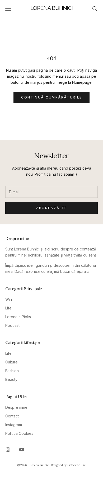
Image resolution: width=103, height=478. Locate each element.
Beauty (11, 379)
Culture (11, 362)
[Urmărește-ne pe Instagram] (8, 449)
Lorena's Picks (18, 316)
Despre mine (16, 407)
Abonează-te (51, 208)
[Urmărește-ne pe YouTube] (21, 449)
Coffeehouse (76, 465)
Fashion (12, 370)
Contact (12, 416)
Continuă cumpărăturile (51, 97)
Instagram (13, 424)
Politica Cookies (19, 433)
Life (8, 308)
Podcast (12, 325)
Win (8, 299)
